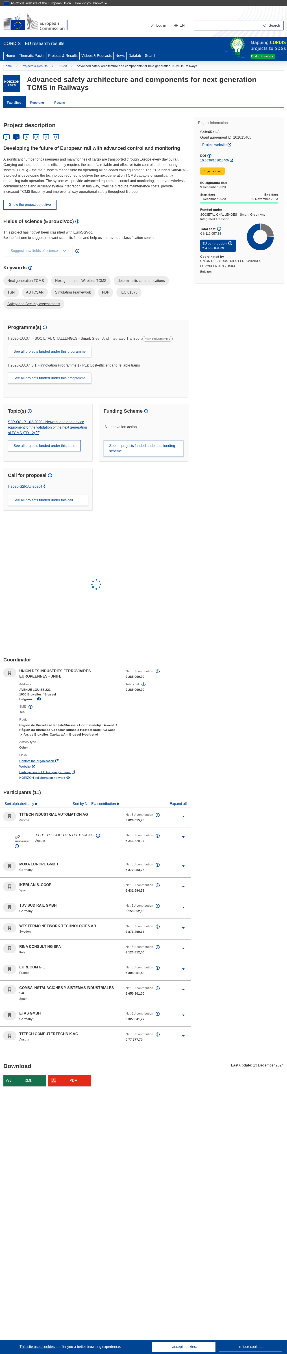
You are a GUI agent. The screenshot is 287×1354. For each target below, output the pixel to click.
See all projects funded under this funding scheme (142, 448)
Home (10, 56)
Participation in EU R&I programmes (61, 772)
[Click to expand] (183, 816)
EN (16, 137)
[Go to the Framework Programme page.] (11, 83)
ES (26, 137)
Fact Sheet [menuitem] (14, 102)
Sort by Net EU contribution (95, 804)
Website (41, 766)
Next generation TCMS (25, 281)
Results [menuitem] (59, 102)
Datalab (134, 56)
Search (150, 56)
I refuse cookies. (250, 1347)
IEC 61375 (128, 292)
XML (28, 1081)
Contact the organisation (53, 761)
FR (36, 137)
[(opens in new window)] (39, 22)
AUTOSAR (35, 292)
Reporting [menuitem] (37, 102)
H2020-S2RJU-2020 (26, 486)
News (120, 56)
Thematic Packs (31, 56)
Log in (161, 25)
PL (56, 137)
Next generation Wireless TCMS (81, 281)
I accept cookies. (183, 1347)
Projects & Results (63, 56)
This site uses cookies (38, 1347)
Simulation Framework (73, 292)
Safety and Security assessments (33, 304)
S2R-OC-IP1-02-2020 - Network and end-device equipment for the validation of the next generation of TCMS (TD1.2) (47, 427)
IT (46, 137)
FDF (105, 292)
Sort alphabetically (19, 804)
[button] (179, 25)
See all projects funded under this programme (49, 351)
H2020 (62, 66)
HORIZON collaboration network (58, 777)
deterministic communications (141, 281)
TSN (11, 292)
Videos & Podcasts (96, 56)
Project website (217, 144)
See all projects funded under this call (43, 500)
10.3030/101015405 (214, 160)
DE (7, 137)
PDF (73, 1080)
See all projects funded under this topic (44, 446)
